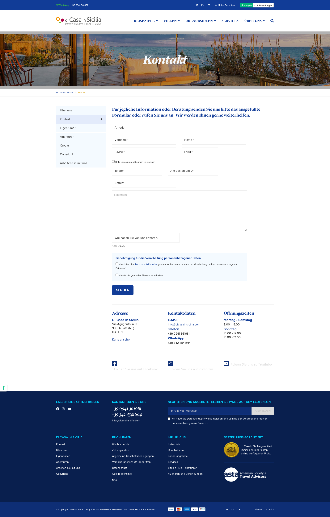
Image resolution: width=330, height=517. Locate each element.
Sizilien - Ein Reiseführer (182, 467)
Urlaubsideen (176, 450)
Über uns (66, 110)
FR (209, 5)
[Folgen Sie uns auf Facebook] (57, 409)
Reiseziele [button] (144, 21)
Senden (122, 290)
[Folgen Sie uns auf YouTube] (69, 409)
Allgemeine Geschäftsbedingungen (133, 456)
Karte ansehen (121, 339)
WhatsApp (63, 5)
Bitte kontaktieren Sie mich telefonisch (135, 162)
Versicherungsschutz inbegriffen (131, 462)
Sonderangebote (178, 456)
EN (202, 5)
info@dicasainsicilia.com (184, 324)
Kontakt (60, 444)
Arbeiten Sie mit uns (73, 163)
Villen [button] (170, 21)
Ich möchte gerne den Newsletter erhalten (141, 275)
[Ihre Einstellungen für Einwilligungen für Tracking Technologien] (3, 387)
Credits (65, 145)
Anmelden (263, 411)
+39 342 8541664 (127, 414)
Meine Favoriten (226, 5)
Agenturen (67, 137)
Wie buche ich (120, 444)
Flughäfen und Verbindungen (185, 473)
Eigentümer (67, 128)
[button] (272, 20)
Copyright (66, 154)
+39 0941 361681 (79, 5)
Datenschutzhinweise (146, 264)
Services (230, 21)
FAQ (114, 479)
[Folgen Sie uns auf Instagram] (63, 409)
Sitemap (259, 509)
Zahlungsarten (120, 450)
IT (197, 5)
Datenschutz (119, 467)
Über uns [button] (253, 21)
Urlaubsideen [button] (199, 21)
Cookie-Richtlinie (122, 473)
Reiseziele (174, 444)
